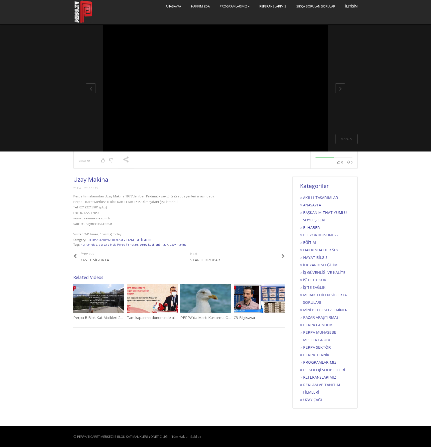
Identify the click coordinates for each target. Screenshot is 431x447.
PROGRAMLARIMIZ (234, 6)
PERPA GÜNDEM (317, 324)
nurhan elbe (89, 244)
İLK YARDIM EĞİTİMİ (320, 264)
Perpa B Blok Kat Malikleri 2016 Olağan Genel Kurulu (118, 317)
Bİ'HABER (311, 227)
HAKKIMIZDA (200, 6)
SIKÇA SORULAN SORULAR (315, 6)
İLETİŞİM (351, 6)
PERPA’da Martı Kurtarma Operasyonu (213, 317)
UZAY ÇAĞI (312, 399)
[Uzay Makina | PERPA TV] (83, 11)
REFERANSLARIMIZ (272, 6)
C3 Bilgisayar (245, 317)
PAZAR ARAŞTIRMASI (321, 317)
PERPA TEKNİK (316, 354)
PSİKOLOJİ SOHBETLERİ (324, 369)
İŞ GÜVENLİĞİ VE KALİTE (324, 272)
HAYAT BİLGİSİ (315, 257)
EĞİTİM (309, 242)
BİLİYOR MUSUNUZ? (320, 234)
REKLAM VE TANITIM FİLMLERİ (131, 240)
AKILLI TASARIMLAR (320, 197)
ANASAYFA (173, 6)
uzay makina (178, 244)
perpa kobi (146, 244)
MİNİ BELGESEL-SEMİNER (325, 309)
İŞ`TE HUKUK (314, 279)
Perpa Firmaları (127, 244)
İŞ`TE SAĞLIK (314, 287)
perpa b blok (107, 244)
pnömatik (161, 244)
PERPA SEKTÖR (317, 347)
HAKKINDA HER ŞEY (320, 249)
